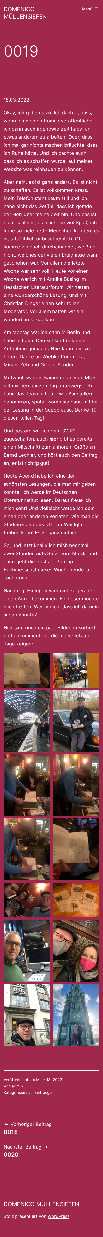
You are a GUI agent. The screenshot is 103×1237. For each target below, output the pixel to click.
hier (53, 439)
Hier (55, 348)
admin (17, 1086)
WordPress (58, 1216)
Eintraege (43, 1092)
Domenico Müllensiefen (41, 1204)
